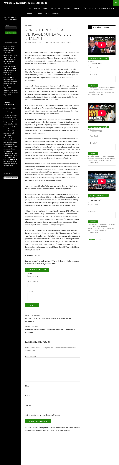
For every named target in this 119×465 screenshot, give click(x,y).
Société (29, 14)
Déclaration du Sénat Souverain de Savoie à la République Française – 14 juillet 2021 (10, 131)
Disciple (42, 43)
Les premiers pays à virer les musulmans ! (10, 111)
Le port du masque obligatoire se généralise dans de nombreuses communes (50, 329)
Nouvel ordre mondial (107, 8)
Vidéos (39, 14)
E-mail (28, 395)
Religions (76, 8)
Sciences (67, 8)
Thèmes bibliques (88, 8)
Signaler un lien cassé (37, 270)
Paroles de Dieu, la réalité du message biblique (25, 3)
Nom (27, 386)
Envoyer (32, 305)
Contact (55, 14)
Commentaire (30, 356)
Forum (47, 14)
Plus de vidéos (94, 239)
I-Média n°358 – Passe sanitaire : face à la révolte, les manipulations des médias (101, 90)
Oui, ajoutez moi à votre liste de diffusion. (43, 415)
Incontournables (33, 8)
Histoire (45, 8)
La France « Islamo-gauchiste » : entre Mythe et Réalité (9, 48)
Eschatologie (56, 8)
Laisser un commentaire (57, 43)
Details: (31, 291)
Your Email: (33, 282)
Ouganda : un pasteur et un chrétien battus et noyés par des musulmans (48, 318)
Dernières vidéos (101, 27)
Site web (28, 405)
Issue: (30, 273)
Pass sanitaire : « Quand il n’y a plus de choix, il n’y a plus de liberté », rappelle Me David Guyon (101, 226)
